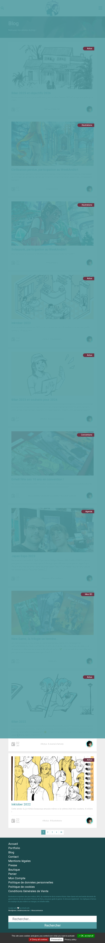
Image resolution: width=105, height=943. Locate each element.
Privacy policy (70, 939)
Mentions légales (19, 861)
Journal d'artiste (56, 744)
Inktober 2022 (21, 804)
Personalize (56, 939)
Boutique (14, 869)
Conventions (86, 435)
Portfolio (14, 848)
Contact (13, 856)
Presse (12, 865)
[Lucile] (89, 744)
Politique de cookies (21, 886)
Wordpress (12, 910)
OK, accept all (86, 936)
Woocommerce (37, 910)
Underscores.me (23, 910)
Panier (12, 873)
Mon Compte (16, 878)
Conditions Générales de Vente (28, 891)
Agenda (88, 511)
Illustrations (87, 125)
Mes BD (88, 594)
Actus (89, 48)
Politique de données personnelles (30, 882)
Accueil (13, 843)
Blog (11, 852)
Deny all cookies (39, 939)
